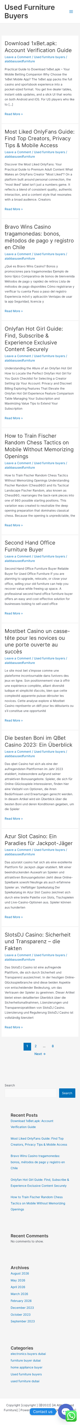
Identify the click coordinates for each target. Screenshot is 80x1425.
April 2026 (18, 1287)
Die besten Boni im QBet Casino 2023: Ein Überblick (38, 741)
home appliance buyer (26, 1367)
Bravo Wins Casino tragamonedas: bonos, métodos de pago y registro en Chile (39, 237)
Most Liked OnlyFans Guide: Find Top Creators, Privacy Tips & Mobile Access (40, 138)
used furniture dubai (25, 1381)
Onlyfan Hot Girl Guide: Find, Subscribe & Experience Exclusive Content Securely (34, 338)
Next (40, 1054)
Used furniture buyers (49, 57)
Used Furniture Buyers (29, 11)
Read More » (14, 114)
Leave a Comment (18, 57)
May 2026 (18, 1280)
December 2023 (22, 1307)
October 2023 (21, 1314)
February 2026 (21, 1301)
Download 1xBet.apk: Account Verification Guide (38, 46)
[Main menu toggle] (71, 11)
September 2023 (23, 1321)
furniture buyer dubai (26, 1360)
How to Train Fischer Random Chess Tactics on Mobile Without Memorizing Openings (39, 446)
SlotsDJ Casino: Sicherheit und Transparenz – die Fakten (38, 941)
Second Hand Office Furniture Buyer (30, 546)
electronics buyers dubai (28, 1354)
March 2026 (19, 1294)
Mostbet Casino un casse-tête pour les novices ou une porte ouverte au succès (37, 641)
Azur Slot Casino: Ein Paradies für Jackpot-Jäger (39, 839)
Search (10, 1085)
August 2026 (20, 1273)
